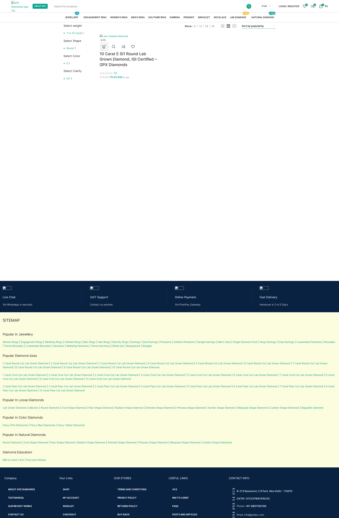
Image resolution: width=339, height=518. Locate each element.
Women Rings (10, 341)
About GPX (40, 6)
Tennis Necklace (100, 345)
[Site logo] (20, 5)
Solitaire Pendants (184, 341)
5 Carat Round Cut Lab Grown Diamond (219, 363)
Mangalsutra (133, 345)
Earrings (135, 341)
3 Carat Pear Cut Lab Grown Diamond (117, 386)
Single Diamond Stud (245, 341)
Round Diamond (50, 407)
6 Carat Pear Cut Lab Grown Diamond (255, 386)
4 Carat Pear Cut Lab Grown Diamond (163, 386)
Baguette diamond (312, 407)
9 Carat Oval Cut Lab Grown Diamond (61, 378)
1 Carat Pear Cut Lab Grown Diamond (24, 386)
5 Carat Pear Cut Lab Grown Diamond (209, 386)
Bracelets (329, 341)
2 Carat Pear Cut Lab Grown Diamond (70, 386)
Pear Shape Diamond (100, 407)
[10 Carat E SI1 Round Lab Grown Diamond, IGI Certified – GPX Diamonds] (114, 35)
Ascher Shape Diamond (221, 407)
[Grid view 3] (228, 26)
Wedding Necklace (78, 345)
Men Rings (89, 341)
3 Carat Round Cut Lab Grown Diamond (122, 363)
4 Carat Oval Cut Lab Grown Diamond (163, 374)
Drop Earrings (286, 341)
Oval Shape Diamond (74, 407)
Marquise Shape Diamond (252, 407)
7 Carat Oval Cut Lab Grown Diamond (302, 374)
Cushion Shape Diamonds (284, 407)
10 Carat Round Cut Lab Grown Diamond (135, 367)
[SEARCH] (248, 6)
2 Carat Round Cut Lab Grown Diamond (74, 363)
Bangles (147, 345)
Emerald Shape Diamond (160, 407)
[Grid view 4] (234, 26)
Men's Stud (224, 341)
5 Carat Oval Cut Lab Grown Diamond (208, 374)
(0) (115, 72)
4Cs (21, 459)
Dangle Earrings (206, 341)
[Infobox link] (42, 296)
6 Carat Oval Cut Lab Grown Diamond (255, 374)
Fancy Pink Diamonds (15, 425)
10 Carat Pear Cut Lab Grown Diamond (62, 390)
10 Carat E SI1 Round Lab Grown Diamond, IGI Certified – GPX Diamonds (128, 59)
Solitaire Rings (73, 341)
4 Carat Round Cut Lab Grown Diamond (170, 363)
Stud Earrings (150, 341)
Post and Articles (36, 459)
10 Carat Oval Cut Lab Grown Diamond (108, 378)
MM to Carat (10, 459)
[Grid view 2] (222, 26)
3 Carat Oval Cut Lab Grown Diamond (117, 374)
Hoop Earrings (268, 341)
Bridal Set (118, 345)
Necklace (58, 345)
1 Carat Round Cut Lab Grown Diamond (25, 363)
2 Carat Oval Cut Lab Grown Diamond (70, 374)
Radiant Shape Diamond (129, 407)
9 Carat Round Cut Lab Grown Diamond (87, 367)
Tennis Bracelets (13, 345)
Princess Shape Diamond (191, 407)
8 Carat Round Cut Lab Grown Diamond (38, 367)
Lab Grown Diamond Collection (20, 407)
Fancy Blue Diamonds (42, 425)
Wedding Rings (53, 341)
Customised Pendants (309, 341)
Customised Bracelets (38, 345)
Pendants (165, 341)
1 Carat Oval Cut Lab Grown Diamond (24, 374)
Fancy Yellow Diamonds (71, 425)
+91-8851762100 (255, 505)
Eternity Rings (120, 341)
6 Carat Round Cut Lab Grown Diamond (267, 363)
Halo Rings (104, 341)
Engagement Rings (32, 341)
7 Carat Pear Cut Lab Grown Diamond (302, 386)
